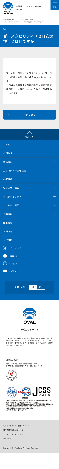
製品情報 (7, 161)
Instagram (13, 263)
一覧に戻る (29, 114)
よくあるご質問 (11, 205)
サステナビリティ (12, 196)
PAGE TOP (29, 136)
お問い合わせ (10, 231)
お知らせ (7, 153)
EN (41, 287)
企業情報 (7, 214)
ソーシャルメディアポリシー (14, 434)
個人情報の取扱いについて (13, 430)
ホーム (6, 144)
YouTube (13, 271)
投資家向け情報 (11, 187)
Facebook (13, 255)
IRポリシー (7, 438)
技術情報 (7, 179)
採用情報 (7, 222)
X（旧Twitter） (15, 248)
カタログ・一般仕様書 (14, 170)
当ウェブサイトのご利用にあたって (16, 425)
